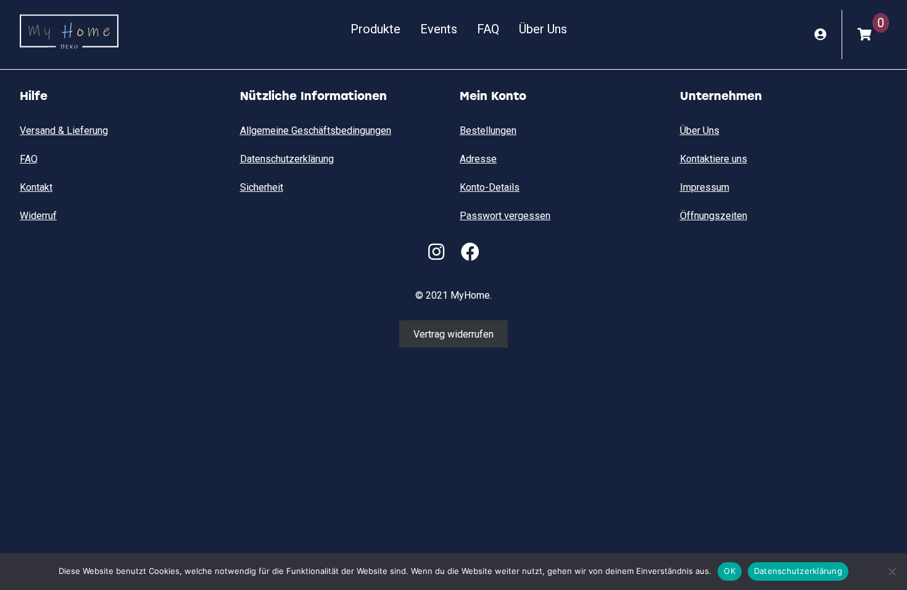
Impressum (704, 187)
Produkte (375, 29)
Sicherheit (261, 187)
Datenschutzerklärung (287, 159)
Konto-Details (490, 187)
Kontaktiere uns (713, 159)
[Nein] (891, 571)
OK (729, 571)
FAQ (488, 29)
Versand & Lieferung (64, 130)
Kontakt (36, 187)
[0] (865, 34)
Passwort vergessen (505, 216)
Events (438, 29)
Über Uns (543, 29)
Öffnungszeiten (713, 216)
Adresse (478, 159)
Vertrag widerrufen (453, 333)
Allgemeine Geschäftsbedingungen (315, 130)
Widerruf (38, 216)
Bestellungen (488, 130)
